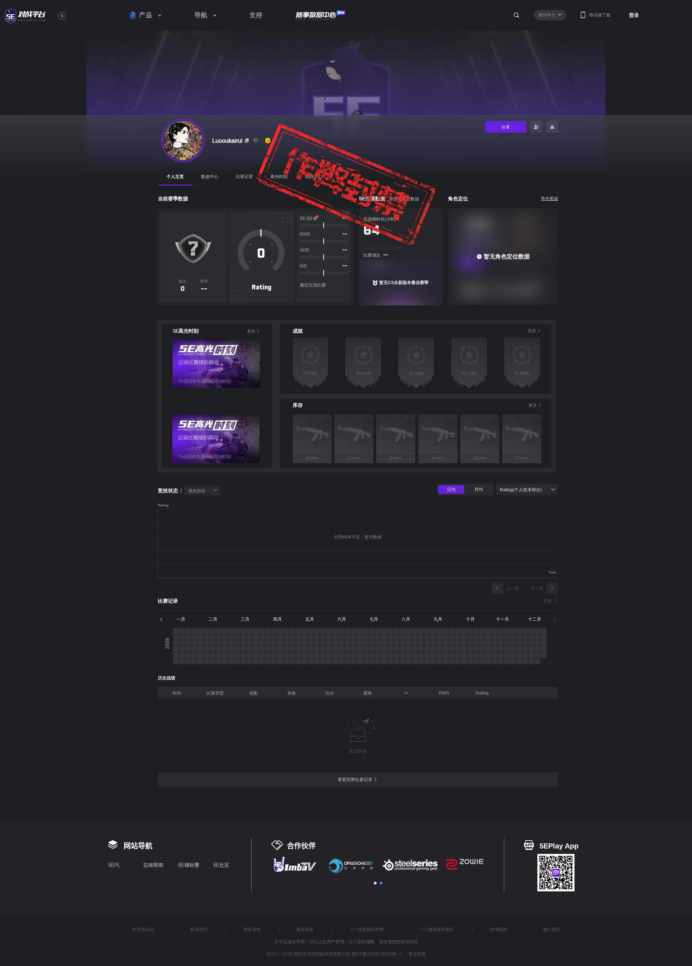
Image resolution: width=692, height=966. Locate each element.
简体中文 (547, 15)
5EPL (114, 865)
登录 (634, 15)
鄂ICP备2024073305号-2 (376, 954)
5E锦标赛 (188, 865)
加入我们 (551, 929)
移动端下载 (600, 15)
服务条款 (305, 929)
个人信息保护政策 (366, 929)
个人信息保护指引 (437, 929)
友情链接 (498, 929)
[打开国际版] (62, 16)
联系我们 (199, 929)
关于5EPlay (143, 929)
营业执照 (417, 954)
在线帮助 (153, 865)
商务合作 (252, 929)
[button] (375, 883)
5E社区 (221, 865)
